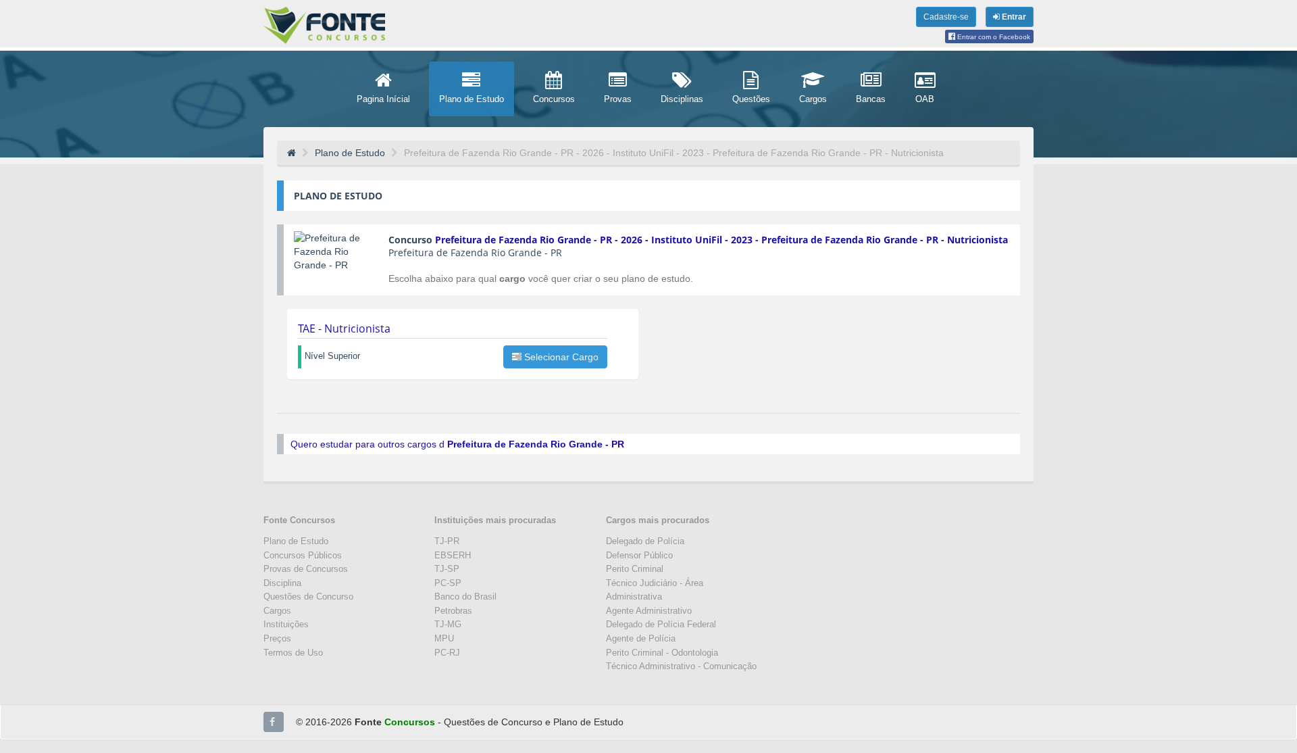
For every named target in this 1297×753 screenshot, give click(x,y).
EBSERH (452, 555)
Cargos (277, 611)
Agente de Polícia (641, 638)
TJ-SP (446, 569)
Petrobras (453, 611)
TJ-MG (447, 624)
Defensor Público (639, 555)
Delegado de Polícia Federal (661, 624)
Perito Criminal (634, 569)
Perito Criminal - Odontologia (662, 653)
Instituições (286, 624)
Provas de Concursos (305, 569)
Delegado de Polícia (645, 541)
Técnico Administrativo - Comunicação (681, 666)
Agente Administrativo (649, 611)
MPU (444, 638)
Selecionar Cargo (560, 356)
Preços (277, 638)
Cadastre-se (946, 17)
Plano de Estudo (295, 541)
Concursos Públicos (302, 555)
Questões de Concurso (308, 596)
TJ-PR (446, 541)
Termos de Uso (293, 653)
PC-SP (447, 583)
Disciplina (282, 583)
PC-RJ (447, 653)
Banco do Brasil (465, 596)
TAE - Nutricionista (344, 328)
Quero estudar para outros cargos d (457, 444)
